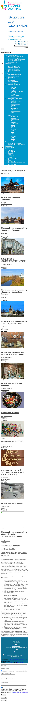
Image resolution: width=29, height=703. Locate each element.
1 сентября (10, 150)
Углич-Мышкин (15, 95)
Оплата (16, 644)
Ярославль (13, 97)
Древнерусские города (14, 67)
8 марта (10, 157)
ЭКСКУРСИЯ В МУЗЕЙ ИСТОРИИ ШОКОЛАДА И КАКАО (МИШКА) (12, 472)
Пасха (9, 160)
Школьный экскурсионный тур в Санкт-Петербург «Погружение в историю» (14, 534)
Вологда (13, 120)
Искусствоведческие (13, 76)
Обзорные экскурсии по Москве (16, 59)
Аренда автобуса (12, 62)
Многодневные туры (10, 83)
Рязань (12, 133)
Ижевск (13, 125)
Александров (14, 85)
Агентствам (16, 642)
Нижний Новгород (16, 111)
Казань (13, 106)
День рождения (12, 164)
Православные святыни (14, 70)
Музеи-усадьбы (12, 65)
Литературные (11, 80)
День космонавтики (13, 158)
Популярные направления (15, 98)
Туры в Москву (9, 146)
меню (2, 49)
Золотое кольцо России (14, 84)
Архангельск (14, 116)
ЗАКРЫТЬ (3, 697)
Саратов (13, 134)
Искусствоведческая (6, 506)
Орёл (12, 130)
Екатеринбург (14, 123)
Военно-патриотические (14, 74)
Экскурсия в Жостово (10, 413)
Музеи (6, 73)
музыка (2, 508)
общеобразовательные (6, 204)
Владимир (13, 87)
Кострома (13, 90)
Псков (12, 112)
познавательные (5, 390)
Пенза (12, 132)
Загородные (8, 63)
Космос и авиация (12, 79)
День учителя (11, 151)
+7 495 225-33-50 (21, 44)
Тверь (12, 140)
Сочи (12, 137)
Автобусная (4, 326)
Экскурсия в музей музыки (12, 503)
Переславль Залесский (17, 91)
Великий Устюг (15, 119)
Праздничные (8, 148)
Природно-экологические (14, 72)
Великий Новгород (16, 101)
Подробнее (4, 206)
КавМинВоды (14, 105)
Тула (12, 113)
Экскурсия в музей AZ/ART (12, 441)
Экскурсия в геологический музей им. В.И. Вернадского (12, 353)
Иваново (13, 88)
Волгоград (13, 102)
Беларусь (13, 99)
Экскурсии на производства (15, 56)
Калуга (13, 126)
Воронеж (13, 122)
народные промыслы (6, 416)
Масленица (11, 154)
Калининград (14, 108)
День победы (11, 161)
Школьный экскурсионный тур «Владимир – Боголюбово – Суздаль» (14, 292)
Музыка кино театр (13, 81)
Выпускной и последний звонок (16, 162)
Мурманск (13, 129)
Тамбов (13, 139)
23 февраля (11, 155)
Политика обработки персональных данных (16, 648)
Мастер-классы (9, 141)
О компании (16, 646)
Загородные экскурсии (14, 58)
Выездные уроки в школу (14, 60)
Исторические (11, 77)
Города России (12, 115)
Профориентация (9, 147)
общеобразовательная (6, 264)
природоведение (5, 265)
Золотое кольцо (5, 234)
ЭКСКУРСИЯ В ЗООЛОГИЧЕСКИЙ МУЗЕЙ (13, 260)
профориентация (5, 479)
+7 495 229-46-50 (21, 42)
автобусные (4, 233)
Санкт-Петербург (15, 104)
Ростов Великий (15, 92)
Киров (12, 127)
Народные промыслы (13, 69)
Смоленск (13, 136)
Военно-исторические (13, 66)
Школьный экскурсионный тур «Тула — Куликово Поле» (14, 322)
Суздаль (13, 94)
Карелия (13, 109)
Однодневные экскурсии (11, 55)
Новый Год (11, 153)
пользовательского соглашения (20, 692)
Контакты (16, 641)
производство (4, 417)
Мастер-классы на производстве (16, 144)
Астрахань (13, 118)
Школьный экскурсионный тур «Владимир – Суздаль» (14, 229)
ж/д (1, 539)
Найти (26, 47)
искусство (3, 202)
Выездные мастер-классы (14, 143)
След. (14, 549)
